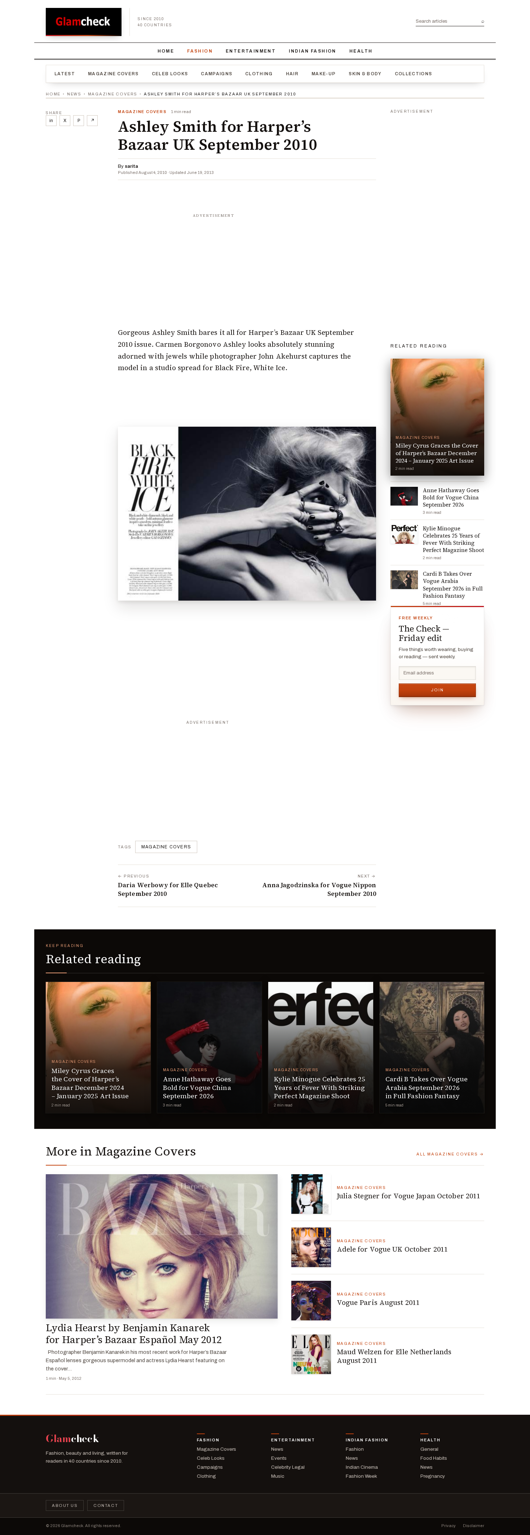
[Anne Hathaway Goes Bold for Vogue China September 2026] (209, 1047)
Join (437, 690)
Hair (292, 73)
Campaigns (216, 73)
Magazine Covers (113, 73)
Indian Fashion (312, 51)
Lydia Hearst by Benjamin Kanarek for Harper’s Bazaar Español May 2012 (134, 1333)
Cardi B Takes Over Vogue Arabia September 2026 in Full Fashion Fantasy (426, 1087)
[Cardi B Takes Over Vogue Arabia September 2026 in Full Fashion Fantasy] (432, 1047)
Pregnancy (432, 1476)
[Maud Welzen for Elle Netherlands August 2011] (311, 1354)
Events (279, 1458)
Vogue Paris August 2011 (378, 1302)
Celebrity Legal (288, 1467)
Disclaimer (473, 1525)
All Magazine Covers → (450, 1154)
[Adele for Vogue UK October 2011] (311, 1247)
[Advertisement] (247, 267)
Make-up (324, 73)
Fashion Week (361, 1476)
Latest (64, 73)
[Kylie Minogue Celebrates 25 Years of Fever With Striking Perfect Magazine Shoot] (320, 1047)
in (51, 120)
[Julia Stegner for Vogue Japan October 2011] (311, 1194)
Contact (105, 1505)
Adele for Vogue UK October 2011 (392, 1249)
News (74, 94)
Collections (413, 73)
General (429, 1449)
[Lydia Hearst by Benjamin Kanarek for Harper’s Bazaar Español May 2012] (162, 1246)
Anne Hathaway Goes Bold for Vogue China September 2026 (197, 1087)
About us (65, 1505)
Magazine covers (166, 846)
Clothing (259, 73)
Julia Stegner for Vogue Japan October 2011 (409, 1195)
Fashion (200, 51)
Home (166, 51)
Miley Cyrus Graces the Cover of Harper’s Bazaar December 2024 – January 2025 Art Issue (90, 1083)
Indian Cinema (362, 1467)
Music (277, 1476)
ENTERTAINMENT (251, 51)
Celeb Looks (170, 73)
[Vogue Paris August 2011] (311, 1300)
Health (360, 51)
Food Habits (433, 1458)
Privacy (448, 1525)
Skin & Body (365, 73)
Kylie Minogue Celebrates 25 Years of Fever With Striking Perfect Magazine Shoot (319, 1087)
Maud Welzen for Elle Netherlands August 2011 (394, 1356)
